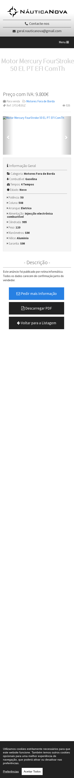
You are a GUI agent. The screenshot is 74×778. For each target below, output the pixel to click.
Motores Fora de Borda (40, 101)
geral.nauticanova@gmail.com (39, 31)
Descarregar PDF (38, 308)
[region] (37, 759)
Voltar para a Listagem (38, 322)
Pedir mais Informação (38, 293)
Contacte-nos (39, 23)
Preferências (11, 771)
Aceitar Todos (32, 771)
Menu (65, 43)
